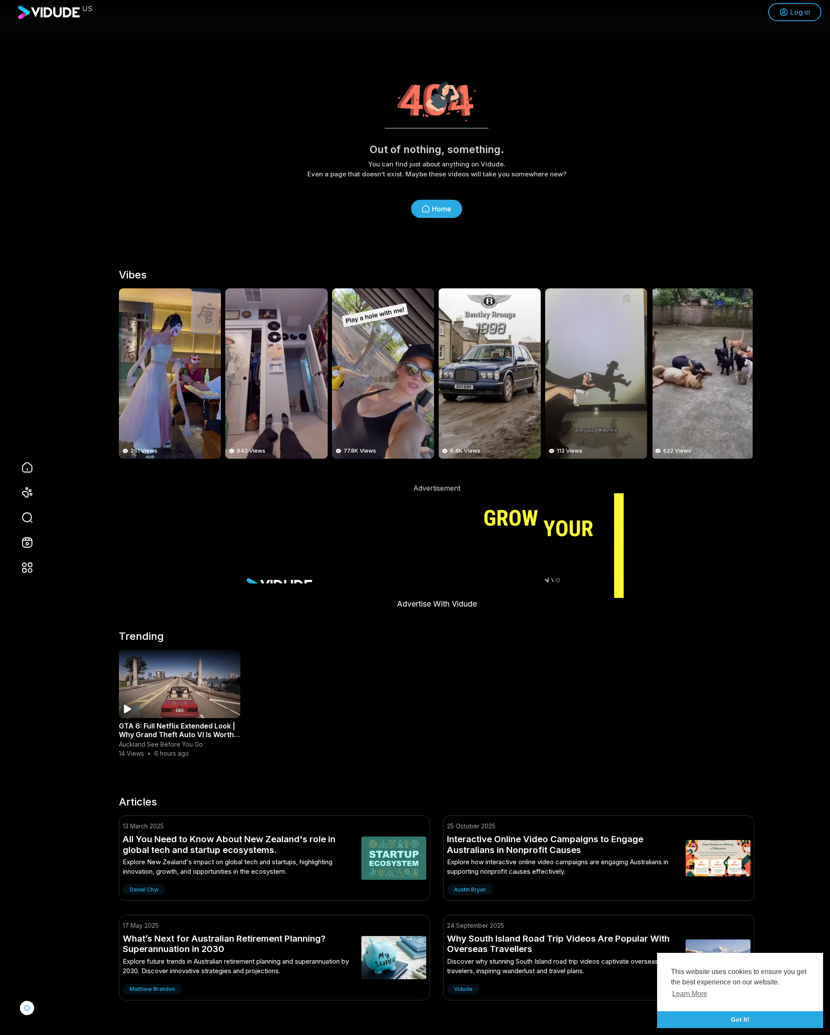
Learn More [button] (689, 993)
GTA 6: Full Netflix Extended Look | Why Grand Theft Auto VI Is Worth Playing (177, 735)
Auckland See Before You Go (161, 744)
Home (441, 208)
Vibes (133, 275)
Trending (141, 636)
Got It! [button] (740, 1019)
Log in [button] (800, 12)
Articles (138, 802)
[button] (21, 517)
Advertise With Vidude (437, 603)
